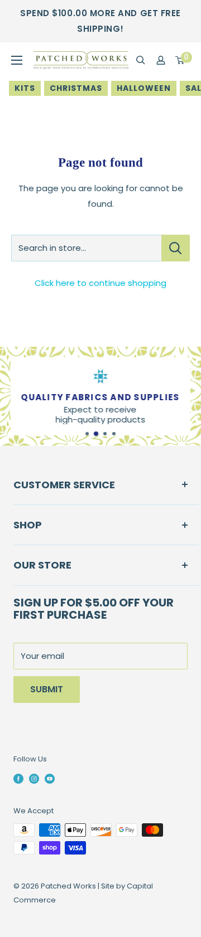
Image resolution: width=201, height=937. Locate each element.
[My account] (160, 60)
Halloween (144, 88)
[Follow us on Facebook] (18, 778)
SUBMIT (46, 689)
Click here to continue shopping (100, 283)
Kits (25, 88)
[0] (180, 60)
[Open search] (140, 60)
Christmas (76, 88)
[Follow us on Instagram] (34, 778)
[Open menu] (16, 60)
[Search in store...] (175, 248)
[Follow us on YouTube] (50, 778)
